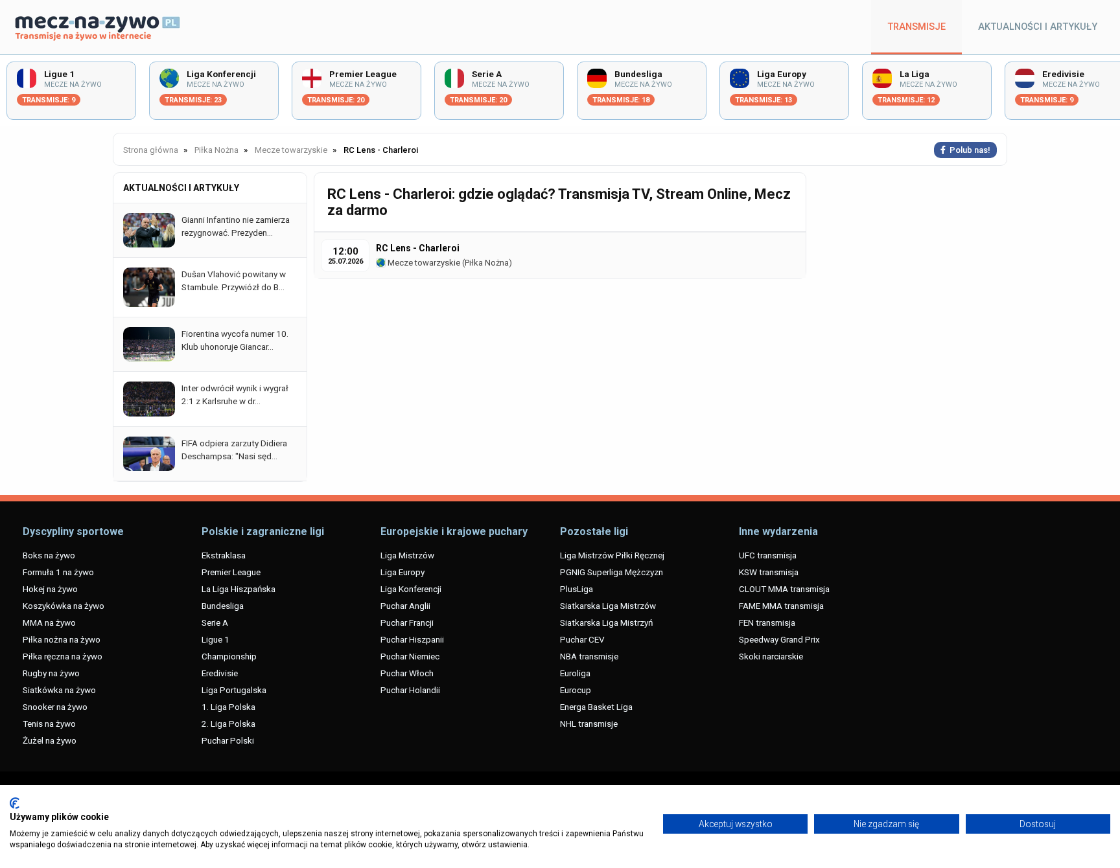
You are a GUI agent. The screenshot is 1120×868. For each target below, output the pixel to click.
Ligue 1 (215, 639)
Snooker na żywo (55, 707)
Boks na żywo (49, 555)
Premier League (231, 572)
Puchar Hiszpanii (412, 639)
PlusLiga (576, 589)
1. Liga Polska (228, 707)
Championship (229, 656)
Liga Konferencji (410, 589)
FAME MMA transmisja (781, 605)
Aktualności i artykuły (1037, 26)
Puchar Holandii (410, 690)
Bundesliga (223, 605)
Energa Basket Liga (596, 707)
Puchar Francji (407, 622)
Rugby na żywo (51, 673)
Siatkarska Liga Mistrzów (608, 605)
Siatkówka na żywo (59, 690)
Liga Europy (402, 572)
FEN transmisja (767, 622)
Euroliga (575, 673)
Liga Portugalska (234, 690)
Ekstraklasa (224, 555)
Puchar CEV (582, 639)
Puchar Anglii (405, 605)
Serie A (215, 622)
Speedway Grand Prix (779, 639)
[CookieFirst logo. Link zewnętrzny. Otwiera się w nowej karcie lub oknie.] (14, 803)
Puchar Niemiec (409, 656)
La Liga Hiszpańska (238, 589)
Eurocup (575, 690)
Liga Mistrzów (407, 555)
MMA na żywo (49, 622)
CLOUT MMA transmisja (784, 589)
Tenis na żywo (49, 723)
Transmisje (916, 26)
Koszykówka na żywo (63, 605)
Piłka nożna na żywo (61, 639)
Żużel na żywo (49, 740)
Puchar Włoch (407, 673)
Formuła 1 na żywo (58, 572)
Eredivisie (220, 673)
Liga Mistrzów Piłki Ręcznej (612, 555)
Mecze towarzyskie (423, 263)
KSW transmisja (769, 572)
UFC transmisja (768, 555)
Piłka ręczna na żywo (62, 656)
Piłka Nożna (487, 263)
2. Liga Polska (228, 723)
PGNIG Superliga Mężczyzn (611, 572)
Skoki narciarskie (771, 656)
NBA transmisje (589, 656)
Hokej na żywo (50, 589)
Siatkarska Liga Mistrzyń (606, 622)
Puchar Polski (228, 740)
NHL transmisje (589, 723)
